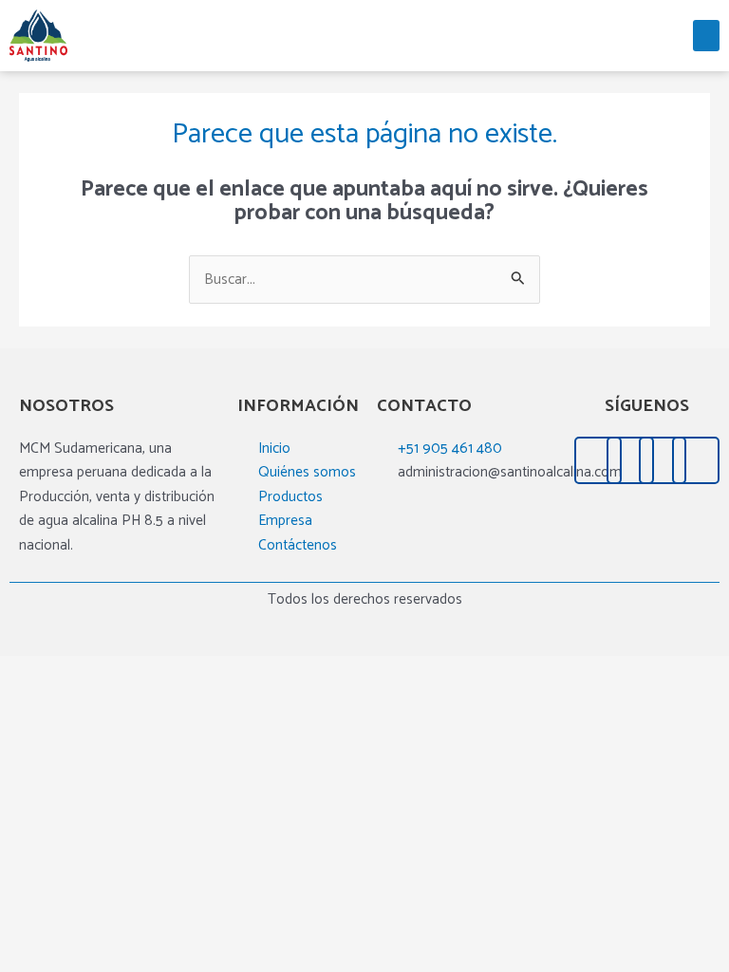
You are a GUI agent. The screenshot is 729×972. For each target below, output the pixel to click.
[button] (706, 35)
